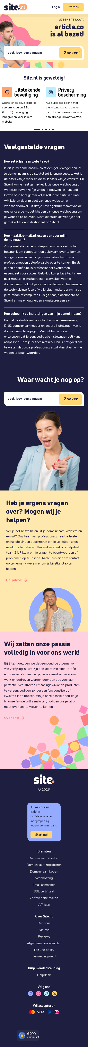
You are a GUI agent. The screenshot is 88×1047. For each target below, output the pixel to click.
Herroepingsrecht (44, 956)
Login (56, 7)
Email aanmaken (44, 885)
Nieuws (44, 930)
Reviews (44, 936)
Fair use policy (44, 950)
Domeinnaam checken (44, 858)
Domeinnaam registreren (44, 865)
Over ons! (11, 718)
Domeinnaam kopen (44, 871)
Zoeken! (72, 53)
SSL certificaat (44, 891)
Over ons (44, 923)
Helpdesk (14, 580)
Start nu (73, 7)
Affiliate (44, 904)
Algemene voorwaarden (44, 943)
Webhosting (44, 878)
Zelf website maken (44, 898)
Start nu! (41, 835)
